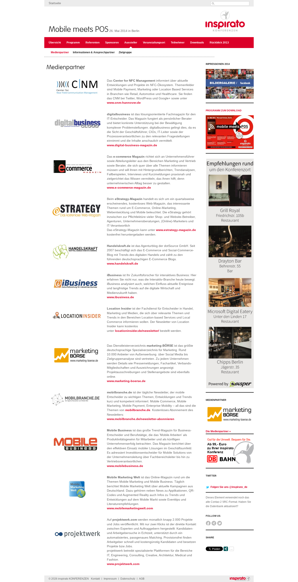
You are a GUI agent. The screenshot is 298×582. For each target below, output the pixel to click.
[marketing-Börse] (76, 370)
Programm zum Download (223, 110)
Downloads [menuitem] (197, 42)
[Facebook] (208, 524)
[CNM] (77, 96)
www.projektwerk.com (123, 564)
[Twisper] (230, 387)
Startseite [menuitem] (55, 3)
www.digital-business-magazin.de (132, 145)
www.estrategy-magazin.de (176, 230)
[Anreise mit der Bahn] (230, 462)
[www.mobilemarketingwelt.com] (75, 506)
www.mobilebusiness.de (125, 466)
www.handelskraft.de (122, 263)
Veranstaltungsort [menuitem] (154, 42)
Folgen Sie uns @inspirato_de (229, 487)
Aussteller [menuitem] (130, 42)
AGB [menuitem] (141, 578)
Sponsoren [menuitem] (112, 42)
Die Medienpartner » (218, 431)
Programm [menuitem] (73, 42)
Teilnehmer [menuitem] (178, 42)
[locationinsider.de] (76, 337)
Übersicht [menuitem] (55, 42)
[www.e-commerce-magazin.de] (77, 181)
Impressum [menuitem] (110, 578)
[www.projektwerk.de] (77, 552)
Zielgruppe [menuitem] (125, 52)
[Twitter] (219, 524)
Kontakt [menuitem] (95, 578)
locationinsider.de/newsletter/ (137, 330)
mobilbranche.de (137, 410)
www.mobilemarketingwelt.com (130, 508)
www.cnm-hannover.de (124, 102)
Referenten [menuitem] (92, 42)
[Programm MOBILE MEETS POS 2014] (230, 148)
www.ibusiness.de (120, 297)
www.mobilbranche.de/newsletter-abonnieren (140, 419)
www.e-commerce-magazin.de (129, 187)
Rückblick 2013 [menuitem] (219, 42)
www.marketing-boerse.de (126, 381)
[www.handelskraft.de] (76, 263)
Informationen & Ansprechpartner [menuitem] (94, 52)
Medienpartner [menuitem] (60, 52)
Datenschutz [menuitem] (127, 578)
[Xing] (213, 524)
